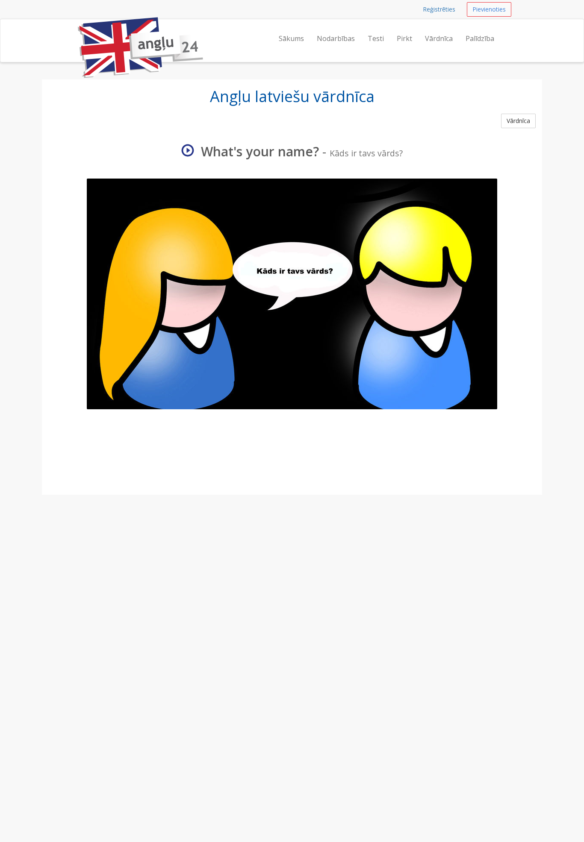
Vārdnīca (439, 38)
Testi (376, 38)
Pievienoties (489, 9)
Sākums (291, 38)
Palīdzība (480, 38)
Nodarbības (336, 38)
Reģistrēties (439, 9)
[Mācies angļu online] (77, 30)
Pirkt (404, 38)
